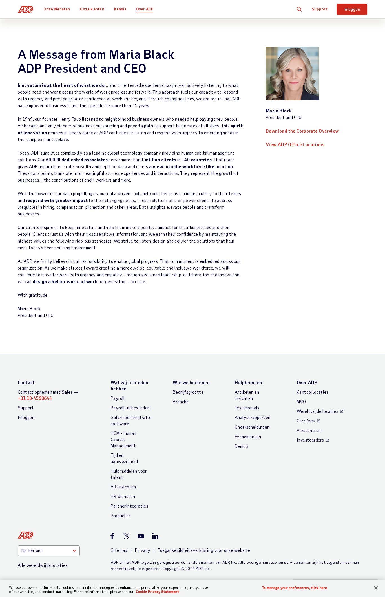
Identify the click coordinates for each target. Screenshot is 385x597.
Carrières (306, 420)
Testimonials (247, 407)
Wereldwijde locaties (317, 411)
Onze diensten (56, 8)
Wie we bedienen (191, 382)
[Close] (376, 588)
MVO (301, 401)
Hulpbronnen (248, 382)
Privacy (142, 550)
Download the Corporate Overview (302, 130)
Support (320, 8)
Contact (26, 382)
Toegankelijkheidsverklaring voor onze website (204, 550)
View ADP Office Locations (295, 144)
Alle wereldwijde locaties (43, 565)
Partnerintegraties (129, 505)
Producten (121, 515)
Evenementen (248, 436)
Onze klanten (92, 8)
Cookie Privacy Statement (157, 591)
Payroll (118, 398)
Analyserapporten (252, 417)
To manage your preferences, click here (294, 588)
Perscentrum (309, 430)
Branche (181, 401)
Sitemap (119, 550)
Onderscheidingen (252, 426)
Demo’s (241, 446)
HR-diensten (123, 496)
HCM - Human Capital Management (123, 439)
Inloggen (352, 9)
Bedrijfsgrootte (188, 392)
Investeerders (310, 439)
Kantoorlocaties (313, 392)
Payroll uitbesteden (130, 407)
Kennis (120, 8)
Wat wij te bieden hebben (130, 385)
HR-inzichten (123, 486)
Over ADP (144, 8)
